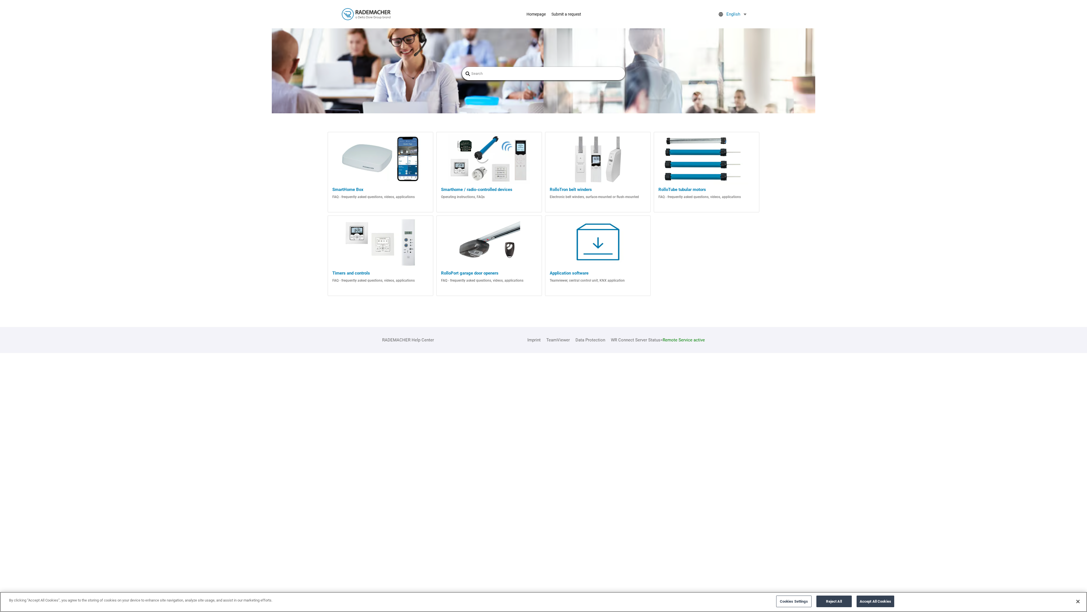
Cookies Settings (794, 601)
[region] (543, 602)
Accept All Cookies (875, 601)
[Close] (1078, 601)
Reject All (834, 601)
